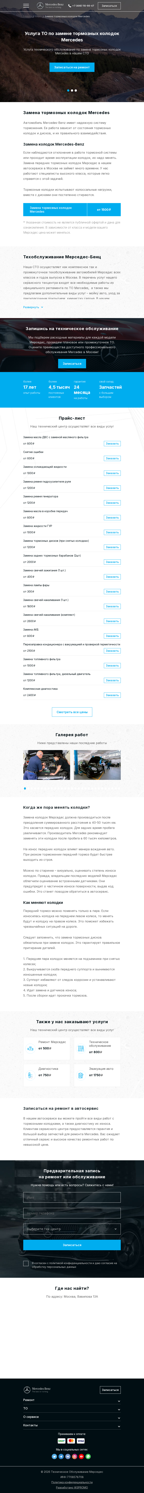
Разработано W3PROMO (72, 1487)
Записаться (109, 5)
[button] (68, 90)
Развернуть (31, 307)
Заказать (112, 443)
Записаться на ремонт (72, 67)
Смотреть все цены (72, 712)
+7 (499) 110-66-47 (83, 5)
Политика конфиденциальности (72, 1482)
